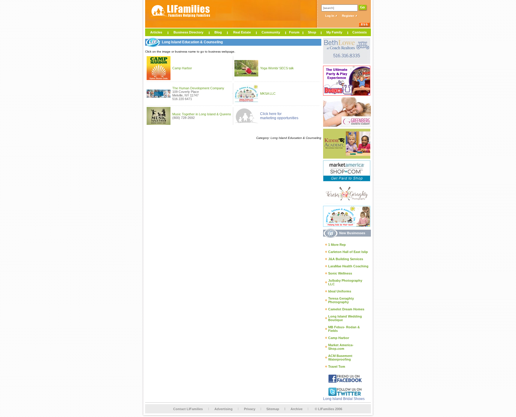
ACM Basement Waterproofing (340, 357)
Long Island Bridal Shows (344, 399)
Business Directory (188, 32)
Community (271, 32)
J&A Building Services (345, 259)
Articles (156, 32)
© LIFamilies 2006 (328, 409)
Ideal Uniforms (339, 291)
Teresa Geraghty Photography (341, 300)
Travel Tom (336, 366)
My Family (334, 32)
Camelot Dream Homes (346, 309)
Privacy (249, 409)
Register (348, 15)
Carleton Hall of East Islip (348, 252)
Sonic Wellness (340, 273)
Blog (218, 32)
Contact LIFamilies (188, 409)
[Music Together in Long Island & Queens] (159, 124)
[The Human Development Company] (159, 96)
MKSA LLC (268, 93)
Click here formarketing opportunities (279, 116)
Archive (296, 409)
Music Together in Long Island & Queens (201, 114)
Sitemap (272, 409)
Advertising (223, 409)
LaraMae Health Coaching (348, 266)
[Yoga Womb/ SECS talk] (246, 75)
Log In (330, 15)
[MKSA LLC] (246, 101)
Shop (312, 32)
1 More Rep (337, 244)
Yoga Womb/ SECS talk (277, 68)
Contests (359, 32)
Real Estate (242, 32)
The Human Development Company (198, 88)
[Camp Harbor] (159, 79)
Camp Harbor (182, 68)
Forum (294, 32)
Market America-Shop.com (341, 346)
